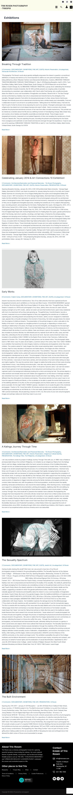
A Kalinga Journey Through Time (19, 446)
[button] (43, 7)
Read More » (6, 130)
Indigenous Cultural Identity (52, 454)
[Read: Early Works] (36, 268)
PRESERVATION (54, 185)
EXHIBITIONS (27, 69)
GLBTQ (41, 69)
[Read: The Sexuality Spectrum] (36, 537)
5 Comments (6, 69)
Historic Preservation (51, 69)
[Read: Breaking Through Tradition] (36, 41)
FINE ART (35, 69)
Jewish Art (48, 565)
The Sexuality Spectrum (14, 560)
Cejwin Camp (16, 297)
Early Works (8, 291)
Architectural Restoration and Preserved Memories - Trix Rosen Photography (36, 183)
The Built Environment (14, 696)
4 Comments (6, 452)
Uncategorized (63, 69)
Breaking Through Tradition (16, 64)
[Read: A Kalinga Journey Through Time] (36, 423)
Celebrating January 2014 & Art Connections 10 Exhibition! (33, 178)
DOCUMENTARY (17, 69)
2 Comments (6, 183)
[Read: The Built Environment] (36, 674)
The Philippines (30, 456)
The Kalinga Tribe (18, 456)
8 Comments (6, 297)
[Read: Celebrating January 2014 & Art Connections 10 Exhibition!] (36, 155)
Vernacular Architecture (9, 71)
